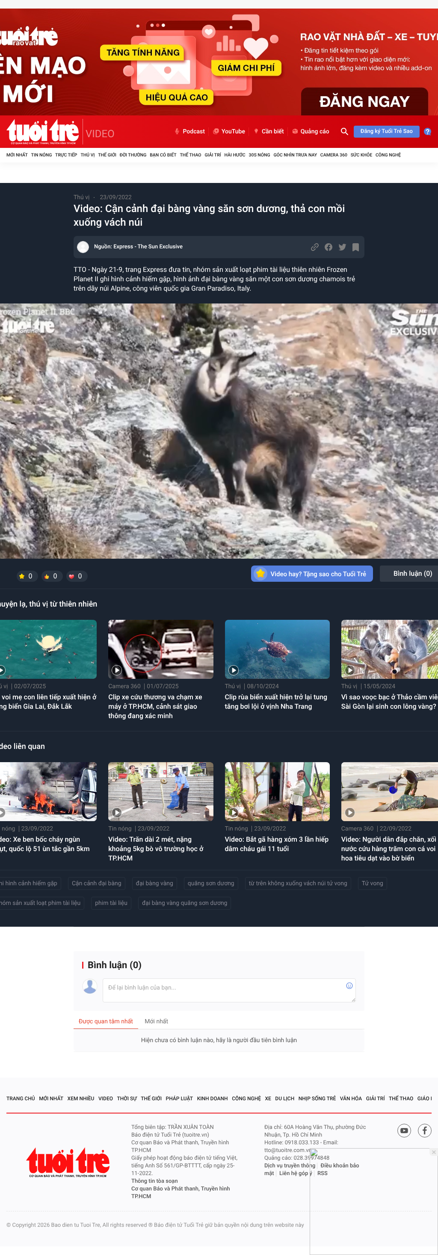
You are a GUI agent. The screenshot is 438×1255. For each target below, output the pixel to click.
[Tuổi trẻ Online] (69, 1162)
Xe (268, 1099)
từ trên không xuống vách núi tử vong (298, 883)
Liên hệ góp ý (295, 1173)
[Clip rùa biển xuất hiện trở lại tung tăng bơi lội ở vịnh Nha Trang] (277, 649)
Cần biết (273, 131)
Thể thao (190, 155)
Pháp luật (179, 1099)
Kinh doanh (212, 1099)
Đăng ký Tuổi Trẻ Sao (387, 131)
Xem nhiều (81, 1099)
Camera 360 (333, 155)
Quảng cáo (315, 131)
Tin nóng (41, 155)
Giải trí (212, 155)
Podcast (194, 131)
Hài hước (235, 155)
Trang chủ (20, 1099)
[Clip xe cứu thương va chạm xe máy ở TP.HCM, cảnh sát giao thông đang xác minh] (160, 649)
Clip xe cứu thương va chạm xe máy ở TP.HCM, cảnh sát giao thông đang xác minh (155, 706)
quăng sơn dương (211, 883)
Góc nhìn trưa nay (295, 155)
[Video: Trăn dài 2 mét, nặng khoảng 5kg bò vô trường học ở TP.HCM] (160, 791)
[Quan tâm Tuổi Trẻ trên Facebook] (425, 1130)
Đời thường (133, 155)
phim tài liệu (111, 903)
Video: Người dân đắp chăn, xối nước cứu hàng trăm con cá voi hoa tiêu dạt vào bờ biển (388, 848)
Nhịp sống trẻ (317, 1099)
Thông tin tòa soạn (154, 1181)
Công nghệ (388, 155)
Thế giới (107, 155)
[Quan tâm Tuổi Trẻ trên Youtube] (404, 1130)
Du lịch (284, 1099)
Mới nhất (17, 155)
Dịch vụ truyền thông (289, 1166)
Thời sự (127, 1099)
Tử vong (372, 883)
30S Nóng (259, 155)
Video (105, 1099)
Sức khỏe (361, 155)
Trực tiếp (66, 155)
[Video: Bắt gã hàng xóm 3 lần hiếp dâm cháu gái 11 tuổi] (277, 791)
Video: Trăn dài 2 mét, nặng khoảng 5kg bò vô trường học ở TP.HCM (155, 848)
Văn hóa (351, 1099)
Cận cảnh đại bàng (96, 883)
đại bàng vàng (154, 883)
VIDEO (100, 134)
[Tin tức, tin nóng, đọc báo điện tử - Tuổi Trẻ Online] (44, 131)
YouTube (233, 131)
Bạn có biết (163, 155)
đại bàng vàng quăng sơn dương (185, 903)
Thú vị (87, 155)
